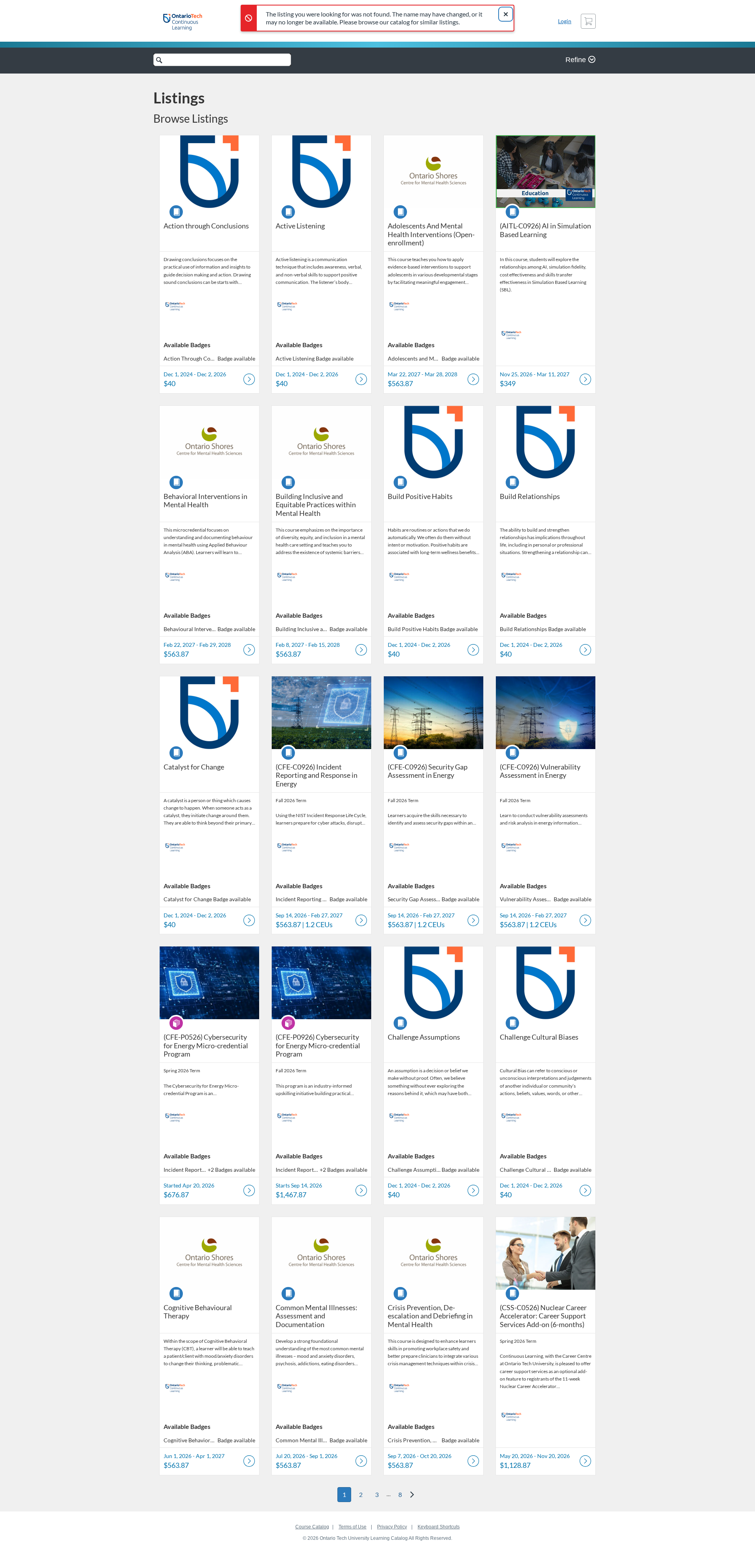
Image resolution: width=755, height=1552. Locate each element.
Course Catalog (312, 1527)
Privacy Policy (392, 1527)
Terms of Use (352, 1527)
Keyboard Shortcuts (439, 1527)
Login (564, 21)
